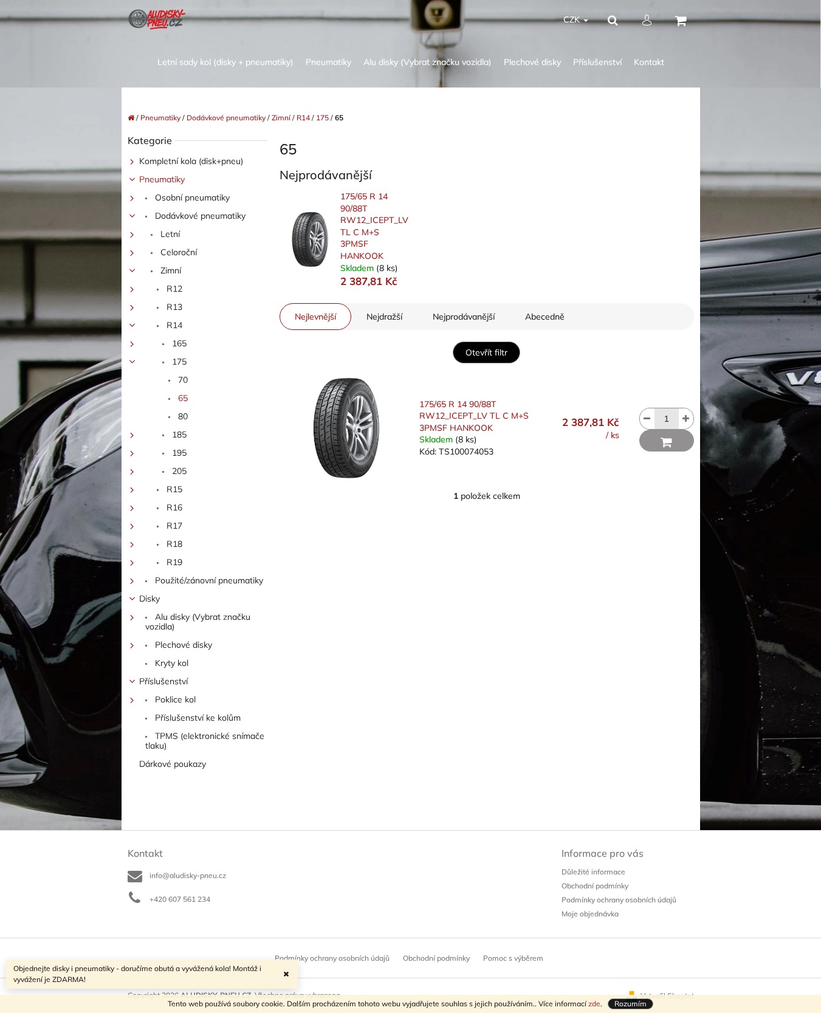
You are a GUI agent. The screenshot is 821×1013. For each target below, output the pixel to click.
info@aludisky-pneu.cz (187, 875)
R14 (173, 325)
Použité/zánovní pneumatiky (208, 580)
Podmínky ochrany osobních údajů (619, 899)
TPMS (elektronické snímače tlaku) (204, 740)
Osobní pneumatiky (191, 197)
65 (182, 398)
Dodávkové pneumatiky (199, 215)
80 (182, 416)
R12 (173, 288)
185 (178, 434)
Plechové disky (182, 644)
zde (594, 1003)
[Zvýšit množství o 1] (686, 418)
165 (178, 343)
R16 (173, 507)
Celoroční (177, 252)
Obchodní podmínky (595, 885)
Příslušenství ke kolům (197, 717)
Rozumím (630, 1003)
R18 (173, 543)
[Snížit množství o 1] (647, 418)
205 (178, 470)
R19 (173, 562)
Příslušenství (163, 681)
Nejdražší (384, 316)
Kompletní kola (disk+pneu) (191, 161)
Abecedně (545, 316)
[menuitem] (225, 62)
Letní (169, 233)
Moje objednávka (590, 913)
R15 (173, 489)
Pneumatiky (162, 179)
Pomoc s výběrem (513, 958)
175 (178, 361)
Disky (149, 598)
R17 (173, 525)
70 (182, 379)
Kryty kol (170, 663)
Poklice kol (174, 699)
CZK (572, 19)
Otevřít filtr (486, 352)
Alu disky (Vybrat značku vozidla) (197, 621)
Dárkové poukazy (172, 763)
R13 (173, 306)
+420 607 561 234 (179, 899)
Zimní (169, 270)
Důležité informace (593, 871)
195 (178, 452)
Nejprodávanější (464, 316)
